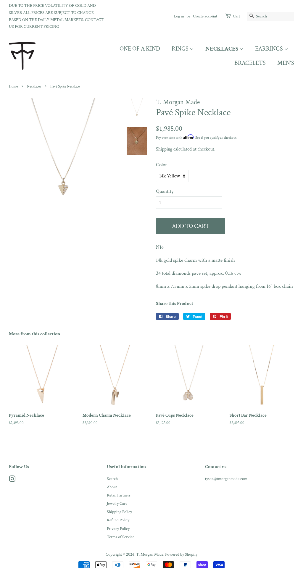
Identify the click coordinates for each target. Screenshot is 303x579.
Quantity (165, 191)
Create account (205, 16)
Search (112, 478)
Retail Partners (118, 495)
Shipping (164, 149)
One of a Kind (140, 49)
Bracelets (250, 63)
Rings (181, 49)
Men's (285, 63)
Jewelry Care (117, 503)
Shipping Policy (119, 512)
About (112, 487)
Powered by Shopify (181, 554)
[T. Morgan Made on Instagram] (12, 480)
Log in (179, 16)
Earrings (269, 49)
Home (13, 86)
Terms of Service (120, 537)
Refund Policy (118, 520)
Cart (236, 16)
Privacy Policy (118, 528)
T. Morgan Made (149, 554)
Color (161, 164)
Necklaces (222, 49)
